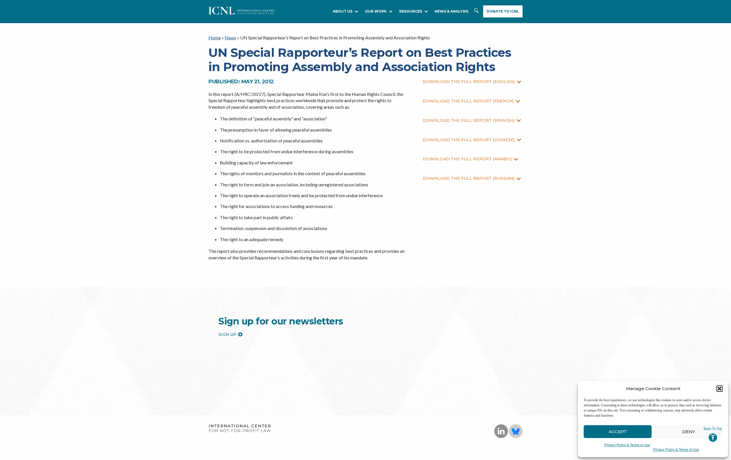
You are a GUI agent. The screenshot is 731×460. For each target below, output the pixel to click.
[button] (719, 389)
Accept (618, 431)
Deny (688, 431)
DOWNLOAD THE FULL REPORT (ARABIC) (467, 159)
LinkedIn (501, 431)
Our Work (376, 11)
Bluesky (516, 431)
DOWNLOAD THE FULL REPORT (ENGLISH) (469, 81)
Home (214, 37)
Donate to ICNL (503, 11)
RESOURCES (410, 11)
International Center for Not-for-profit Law (239, 428)
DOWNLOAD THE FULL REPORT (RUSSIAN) (469, 178)
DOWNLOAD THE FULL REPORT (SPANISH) (469, 120)
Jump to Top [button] (713, 434)
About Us (342, 11)
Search (477, 13)
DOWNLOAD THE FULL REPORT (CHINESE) (469, 139)
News (230, 37)
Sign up (227, 334)
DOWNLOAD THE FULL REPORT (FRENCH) (468, 101)
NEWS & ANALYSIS (451, 11)
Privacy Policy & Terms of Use (627, 444)
